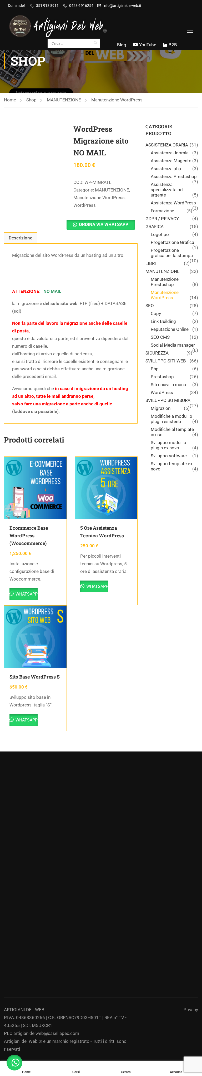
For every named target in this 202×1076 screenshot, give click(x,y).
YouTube (147, 44)
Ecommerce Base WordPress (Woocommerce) (28, 535)
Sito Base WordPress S (34, 677)
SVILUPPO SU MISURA (167, 400)
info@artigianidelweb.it (122, 5)
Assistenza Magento (171, 160)
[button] (101, 225)
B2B (173, 44)
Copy (156, 313)
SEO (149, 305)
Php (155, 368)
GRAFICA (154, 226)
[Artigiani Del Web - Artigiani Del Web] (63, 26)
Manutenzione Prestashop (165, 282)
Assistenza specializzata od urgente (167, 190)
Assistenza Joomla (170, 152)
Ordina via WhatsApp (103, 224)
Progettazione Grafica (172, 242)
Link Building (163, 321)
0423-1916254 (81, 5)
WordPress (84, 205)
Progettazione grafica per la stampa (172, 253)
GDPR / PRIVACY (162, 218)
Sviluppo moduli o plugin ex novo (168, 445)
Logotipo (160, 234)
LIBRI (150, 263)
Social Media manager (173, 345)
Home (10, 99)
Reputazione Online (170, 329)
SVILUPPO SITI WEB (165, 360)
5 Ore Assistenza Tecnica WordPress (102, 532)
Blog (121, 44)
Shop (31, 99)
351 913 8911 (47, 5)
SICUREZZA (157, 353)
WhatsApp (26, 594)
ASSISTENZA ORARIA (166, 145)
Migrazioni (161, 408)
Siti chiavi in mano (168, 384)
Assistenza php (166, 168)
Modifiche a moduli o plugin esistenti (171, 419)
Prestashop (162, 376)
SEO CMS (160, 337)
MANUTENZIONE (64, 99)
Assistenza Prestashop (174, 176)
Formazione (162, 210)
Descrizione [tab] (20, 237)
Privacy (191, 1009)
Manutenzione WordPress (117, 99)
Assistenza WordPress (173, 202)
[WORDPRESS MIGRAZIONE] (36, 155)
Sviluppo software (169, 455)
